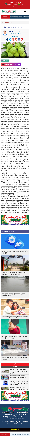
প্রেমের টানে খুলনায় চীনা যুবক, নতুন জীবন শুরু (15, 317)
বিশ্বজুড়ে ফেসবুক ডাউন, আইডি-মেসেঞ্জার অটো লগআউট (15, 252)
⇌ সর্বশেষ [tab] (15, 364)
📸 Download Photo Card (11, 64)
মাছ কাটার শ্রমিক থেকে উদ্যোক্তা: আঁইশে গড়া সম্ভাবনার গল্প (14, 358)
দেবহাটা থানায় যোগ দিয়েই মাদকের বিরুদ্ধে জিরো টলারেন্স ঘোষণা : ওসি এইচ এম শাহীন (19, 383)
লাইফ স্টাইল (8, 23)
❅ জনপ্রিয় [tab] (15, 367)
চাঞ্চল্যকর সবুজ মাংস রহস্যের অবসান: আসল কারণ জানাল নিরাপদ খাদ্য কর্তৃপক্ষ (19, 389)
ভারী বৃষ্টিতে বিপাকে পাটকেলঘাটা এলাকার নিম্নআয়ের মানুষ (13, 295)
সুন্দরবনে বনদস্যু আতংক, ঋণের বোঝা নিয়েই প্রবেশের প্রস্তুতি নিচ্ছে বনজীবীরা (18, 371)
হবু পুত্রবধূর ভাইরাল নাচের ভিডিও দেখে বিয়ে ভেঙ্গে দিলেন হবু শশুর (14, 337)
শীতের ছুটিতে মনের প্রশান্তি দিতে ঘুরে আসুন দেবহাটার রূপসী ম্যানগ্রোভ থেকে (14, 273)
